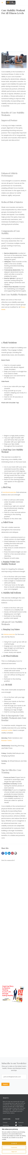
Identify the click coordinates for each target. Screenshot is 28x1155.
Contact (5, 1122)
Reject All (14, 1151)
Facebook (20, 1122)
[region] (14, 1141)
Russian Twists (6, 740)
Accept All (14, 1143)
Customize (14, 1147)
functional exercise (9, 492)
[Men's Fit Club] (10, 2)
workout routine (6, 730)
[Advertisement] (14, 33)
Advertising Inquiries (6, 1126)
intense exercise (9, 634)
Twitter (20, 1125)
